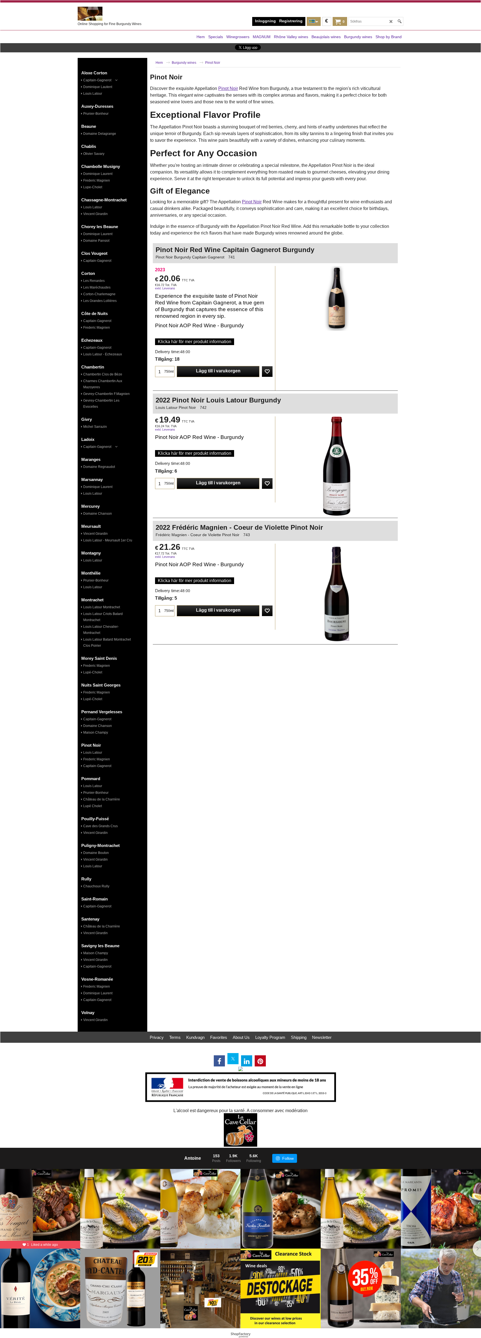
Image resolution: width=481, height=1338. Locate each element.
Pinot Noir (228, 88)
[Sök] (399, 21)
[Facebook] (219, 1060)
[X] (233, 1058)
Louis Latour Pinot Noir (176, 407)
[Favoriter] (267, 371)
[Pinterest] (260, 1060)
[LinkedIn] (246, 1060)
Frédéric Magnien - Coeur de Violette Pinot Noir (197, 535)
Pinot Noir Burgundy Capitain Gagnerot (190, 257)
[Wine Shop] (119, 14)
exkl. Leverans (165, 288)
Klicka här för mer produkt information (194, 341)
